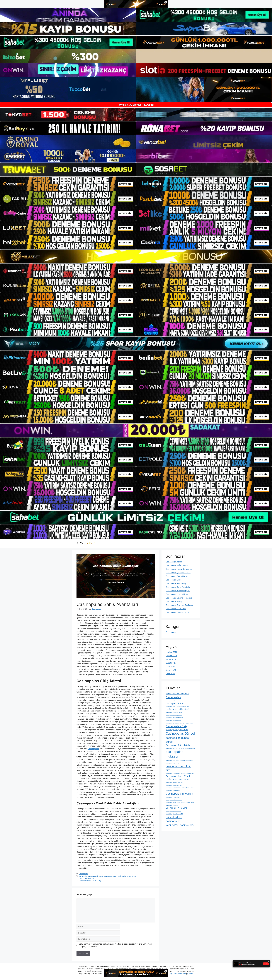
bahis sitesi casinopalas (177, 693)
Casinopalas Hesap (174, 601)
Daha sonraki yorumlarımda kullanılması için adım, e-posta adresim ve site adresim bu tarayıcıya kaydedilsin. (115, 945)
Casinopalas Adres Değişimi (178, 591)
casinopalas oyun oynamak (173, 773)
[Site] (68, 184)
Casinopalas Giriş (173, 580)
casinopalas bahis (171, 706)
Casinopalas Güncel (180, 733)
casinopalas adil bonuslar (173, 701)
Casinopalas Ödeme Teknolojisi (179, 598)
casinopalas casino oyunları (173, 720)
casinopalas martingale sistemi (184, 760)
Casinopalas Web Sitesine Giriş (90, 881)
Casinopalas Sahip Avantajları (178, 587)
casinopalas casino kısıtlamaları (174, 717)
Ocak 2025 (170, 666)
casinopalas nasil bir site (178, 768)
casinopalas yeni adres (172, 805)
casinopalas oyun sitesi (187, 773)
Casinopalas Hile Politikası (177, 594)
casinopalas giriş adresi (108, 876)
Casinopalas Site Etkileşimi (177, 583)
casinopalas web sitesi (187, 802)
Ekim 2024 (170, 674)
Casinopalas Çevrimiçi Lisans (178, 573)
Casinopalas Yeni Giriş (176, 808)
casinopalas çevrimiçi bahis (173, 811)
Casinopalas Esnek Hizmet (177, 576)
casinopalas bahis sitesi (177, 709)
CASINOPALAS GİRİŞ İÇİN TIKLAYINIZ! (136, 105)
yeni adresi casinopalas (180, 825)
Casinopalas (83, 874)
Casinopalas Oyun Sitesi (176, 609)
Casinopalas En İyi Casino (177, 565)
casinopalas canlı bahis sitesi (174, 712)
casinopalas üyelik (174, 813)
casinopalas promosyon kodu (173, 785)
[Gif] (136, 256)
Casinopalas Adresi (174, 562)
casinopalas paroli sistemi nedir (174, 782)
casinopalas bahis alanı (183, 706)
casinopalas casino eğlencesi (174, 715)
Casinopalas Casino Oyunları (178, 612)
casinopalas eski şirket (186, 723)
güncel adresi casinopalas (174, 819)
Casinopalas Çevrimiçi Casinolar (179, 605)
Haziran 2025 (171, 656)
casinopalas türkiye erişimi (173, 802)
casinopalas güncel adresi (127, 876)
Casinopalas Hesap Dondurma (179, 569)
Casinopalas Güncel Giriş (178, 745)
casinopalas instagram (174, 754)
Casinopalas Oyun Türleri (178, 776)
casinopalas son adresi (187, 787)
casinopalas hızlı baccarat (188, 748)
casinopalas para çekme (177, 779)
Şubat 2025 (171, 663)
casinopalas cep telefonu (172, 723)
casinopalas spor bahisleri (173, 790)
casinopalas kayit (170, 760)
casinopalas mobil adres (172, 763)
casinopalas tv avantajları (173, 797)
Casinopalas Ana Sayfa (87, 878)
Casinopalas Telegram (179, 793)
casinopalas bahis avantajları (89, 876)
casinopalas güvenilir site (173, 748)
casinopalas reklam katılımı (173, 787)
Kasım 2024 (171, 670)
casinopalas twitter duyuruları (174, 800)
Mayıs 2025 (171, 659)
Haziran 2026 (171, 652)
